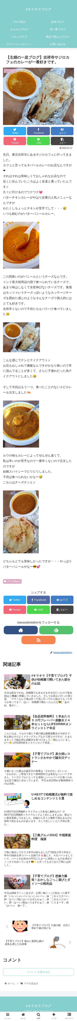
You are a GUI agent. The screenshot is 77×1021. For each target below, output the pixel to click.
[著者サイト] (21, 630)
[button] (69, 585)
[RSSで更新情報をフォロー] (38, 640)
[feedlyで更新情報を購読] (56, 630)
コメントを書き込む (38, 971)
